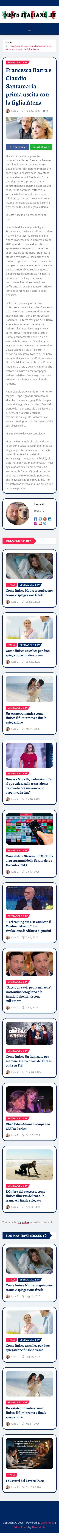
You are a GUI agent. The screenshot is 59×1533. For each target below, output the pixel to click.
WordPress (47, 1522)
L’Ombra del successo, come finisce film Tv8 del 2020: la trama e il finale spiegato (25, 1196)
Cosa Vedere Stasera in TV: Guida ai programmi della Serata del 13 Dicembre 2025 (29, 860)
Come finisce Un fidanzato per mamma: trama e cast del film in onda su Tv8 (29, 1061)
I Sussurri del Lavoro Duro (25, 1480)
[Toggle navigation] (29, 29)
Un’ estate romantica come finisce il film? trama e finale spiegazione (26, 718)
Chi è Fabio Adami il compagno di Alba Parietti (28, 1126)
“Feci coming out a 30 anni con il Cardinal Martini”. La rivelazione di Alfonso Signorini (28, 926)
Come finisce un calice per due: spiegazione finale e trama (28, 653)
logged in (23, 1222)
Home (8, 42)
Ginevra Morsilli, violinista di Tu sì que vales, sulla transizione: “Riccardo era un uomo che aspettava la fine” (29, 786)
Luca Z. (15, 110)
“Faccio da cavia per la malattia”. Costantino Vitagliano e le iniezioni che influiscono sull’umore (29, 994)
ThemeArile (38, 1527)
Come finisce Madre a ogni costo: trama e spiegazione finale (29, 592)
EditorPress (21, 1527)
